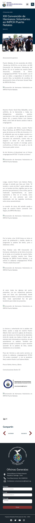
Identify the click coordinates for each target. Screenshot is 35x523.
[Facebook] (11, 520)
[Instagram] (24, 520)
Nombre (6, 487)
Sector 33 (5, 29)
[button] (27, 4)
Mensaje (6, 498)
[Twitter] (15, 520)
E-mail (5, 492)
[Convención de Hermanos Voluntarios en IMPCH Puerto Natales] (17, 96)
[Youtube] (20, 520)
